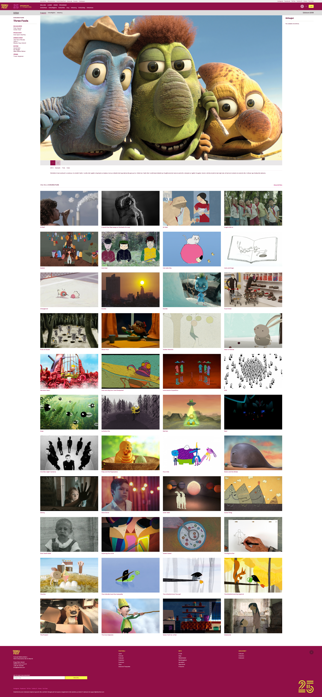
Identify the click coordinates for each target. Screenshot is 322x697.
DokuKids (61, 8)
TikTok (293, 1)
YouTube (311, 1)
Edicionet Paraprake (124, 666)
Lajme (50, 5)
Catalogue (82, 1)
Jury (67, 8)
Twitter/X (299, 1)
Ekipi (180, 656)
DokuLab (69, 1)
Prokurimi (181, 666)
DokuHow (90, 8)
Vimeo (305, 1)
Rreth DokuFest (61, 1)
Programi (62, 5)
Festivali (120, 656)
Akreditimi (43, 1)
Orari (55, 5)
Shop (120, 664)
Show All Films (278, 185)
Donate (75, 1)
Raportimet (182, 664)
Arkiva (16, 13)
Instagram (280, 1)
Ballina (43, 5)
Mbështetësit (51, 1)
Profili (180, 654)
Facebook (287, 1)
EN (302, 6)
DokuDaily (81, 8)
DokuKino (121, 660)
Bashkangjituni (183, 660)
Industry (74, 8)
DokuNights (53, 8)
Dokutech (121, 662)
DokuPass (43, 8)
